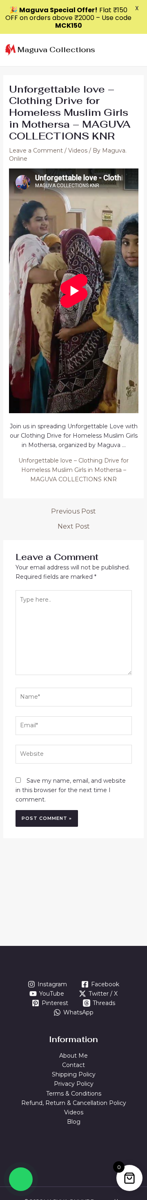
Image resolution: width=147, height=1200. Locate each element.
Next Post (74, 526)
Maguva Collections (56, 49)
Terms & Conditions (73, 1093)
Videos (77, 150)
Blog (73, 1121)
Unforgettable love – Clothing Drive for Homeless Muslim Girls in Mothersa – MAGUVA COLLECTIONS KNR (73, 470)
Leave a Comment (36, 150)
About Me (73, 1055)
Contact (73, 1065)
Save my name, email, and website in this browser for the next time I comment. (71, 790)
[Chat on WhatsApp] (21, 1179)
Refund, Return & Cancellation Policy (73, 1103)
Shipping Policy (74, 1074)
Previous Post (73, 511)
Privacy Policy (74, 1083)
